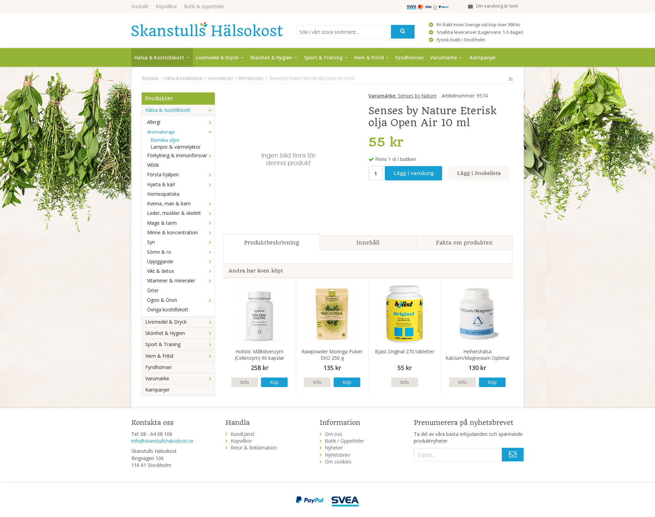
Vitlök (153, 165)
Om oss (333, 434)
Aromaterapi (161, 132)
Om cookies (338, 461)
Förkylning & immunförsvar (177, 155)
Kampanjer (483, 57)
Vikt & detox (160, 271)
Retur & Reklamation (254, 447)
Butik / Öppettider (344, 441)
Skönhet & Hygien (271, 57)
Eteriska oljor (164, 140)
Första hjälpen (163, 174)
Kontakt (140, 6)
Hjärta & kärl (161, 184)
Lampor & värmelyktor (175, 147)
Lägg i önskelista (479, 173)
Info (244, 382)
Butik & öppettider (204, 6)
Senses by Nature (402, 95)
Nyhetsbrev (337, 455)
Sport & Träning (323, 57)
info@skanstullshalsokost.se (162, 441)
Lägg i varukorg (413, 173)
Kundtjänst (242, 434)
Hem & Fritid (369, 57)
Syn (151, 242)
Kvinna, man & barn (169, 203)
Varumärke (443, 57)
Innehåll (367, 242)
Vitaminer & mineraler (171, 280)
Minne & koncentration (172, 232)
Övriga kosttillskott (167, 309)
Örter (153, 290)
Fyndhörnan (409, 57)
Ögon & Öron (162, 300)
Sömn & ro (159, 252)
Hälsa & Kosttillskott (159, 57)
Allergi (153, 122)
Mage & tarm (162, 223)
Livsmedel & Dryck (217, 57)
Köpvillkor (166, 6)
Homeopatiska (163, 194)
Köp (274, 382)
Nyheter (334, 447)
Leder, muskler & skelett (174, 213)
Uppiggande (160, 261)
